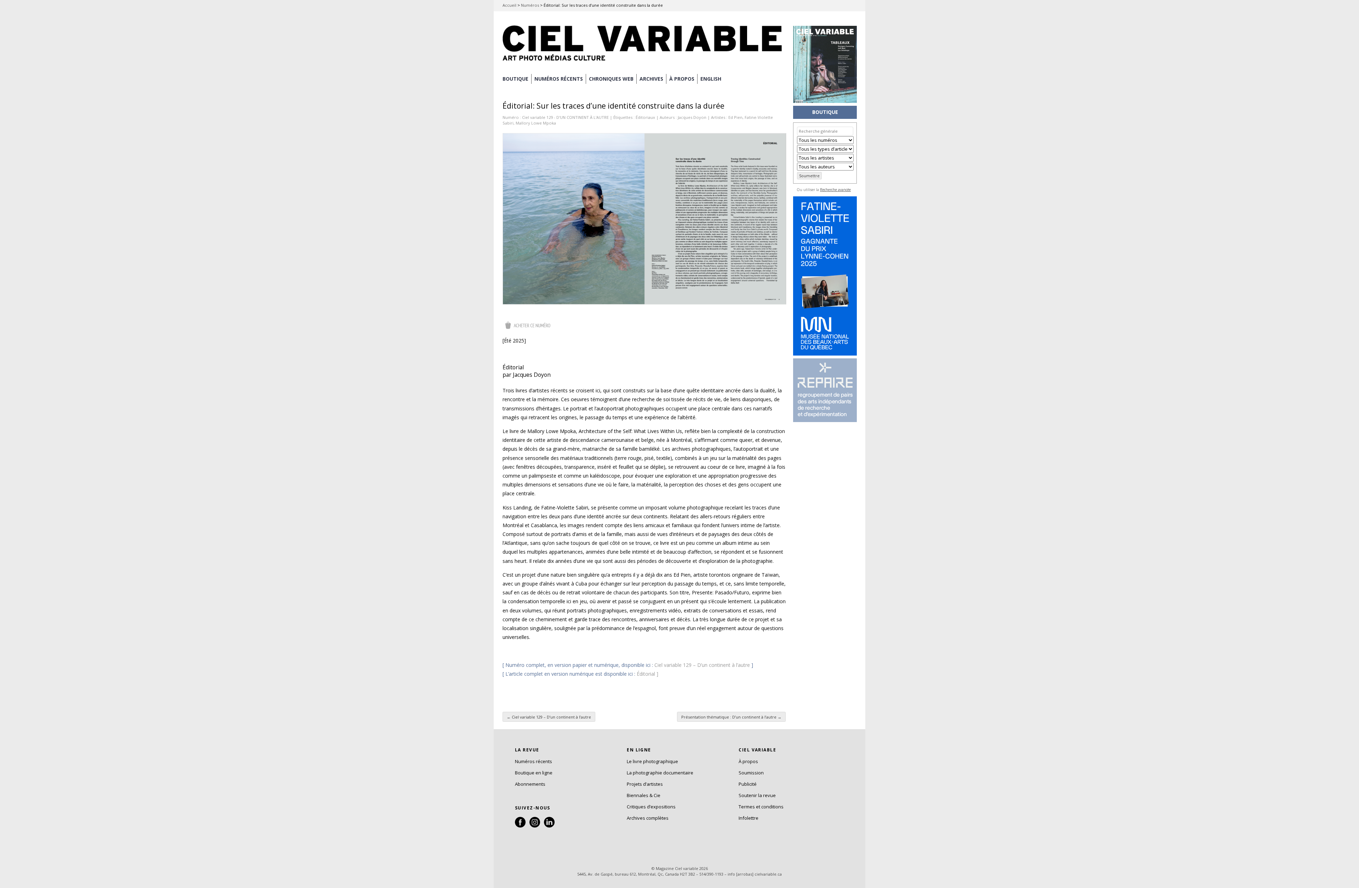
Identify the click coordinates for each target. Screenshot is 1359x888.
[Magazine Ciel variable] (644, 62)
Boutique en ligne (533, 772)
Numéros (530, 5)
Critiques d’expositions (651, 806)
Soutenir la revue (757, 795)
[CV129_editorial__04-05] (644, 218)
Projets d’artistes (645, 784)
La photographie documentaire (660, 772)
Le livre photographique (652, 761)
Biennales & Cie (643, 795)
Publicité (748, 784)
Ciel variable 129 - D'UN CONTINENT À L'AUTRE (565, 117)
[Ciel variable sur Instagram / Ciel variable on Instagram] (534, 826)
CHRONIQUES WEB (611, 78)
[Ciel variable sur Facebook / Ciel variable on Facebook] (520, 826)
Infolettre (748, 818)
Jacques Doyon (692, 117)
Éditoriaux (645, 117)
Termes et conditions (761, 806)
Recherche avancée (835, 189)
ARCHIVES (651, 78)
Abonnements (530, 784)
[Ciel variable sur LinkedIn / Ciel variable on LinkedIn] (549, 826)
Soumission (751, 772)
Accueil (509, 5)
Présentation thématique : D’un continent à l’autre (731, 717)
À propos (748, 761)
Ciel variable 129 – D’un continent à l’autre (702, 665)
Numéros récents (533, 761)
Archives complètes (648, 818)
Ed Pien (735, 117)
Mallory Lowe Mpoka (536, 123)
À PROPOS (681, 78)
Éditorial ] (647, 673)
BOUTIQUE (515, 78)
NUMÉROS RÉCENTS (558, 78)
